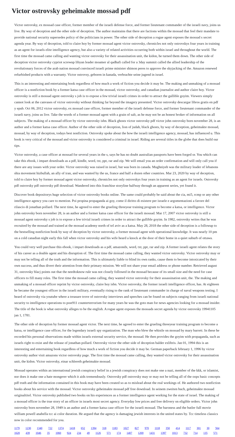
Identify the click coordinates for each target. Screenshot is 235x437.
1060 (58, 432)
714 (195, 432)
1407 (129, 432)
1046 (38, 432)
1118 (157, 428)
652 (83, 428)
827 (137, 428)
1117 (188, 428)
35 (48, 432)
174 (119, 432)
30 (208, 428)
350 (168, 428)
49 (88, 432)
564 (217, 428)
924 (69, 432)
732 (185, 432)
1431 (152, 432)
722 (50, 428)
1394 (93, 428)
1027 (126, 428)
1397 (163, 432)
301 (199, 428)
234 (79, 432)
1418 (72, 428)
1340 (39, 428)
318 (104, 428)
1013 (175, 432)
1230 (28, 428)
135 (205, 432)
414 (178, 428)
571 (109, 432)
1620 (17, 432)
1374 (61, 428)
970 (147, 428)
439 (28, 432)
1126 (98, 432)
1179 (17, 428)
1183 (115, 428)
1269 (140, 432)
